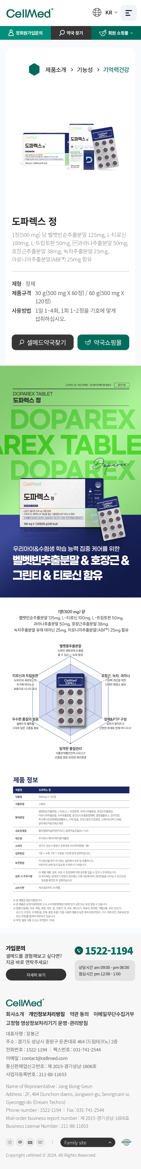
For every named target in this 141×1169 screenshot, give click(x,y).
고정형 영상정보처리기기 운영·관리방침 (47, 1023)
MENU (129, 13)
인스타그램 (10, 1142)
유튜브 (30, 1142)
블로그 (40, 1142)
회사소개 (15, 1014)
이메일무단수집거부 (113, 1014)
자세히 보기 (36, 975)
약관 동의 (79, 1014)
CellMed (30, 13)
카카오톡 (20, 1142)
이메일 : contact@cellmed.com (37, 1058)
